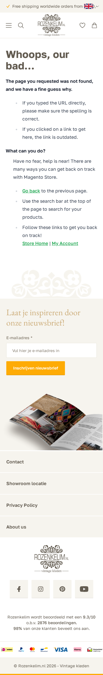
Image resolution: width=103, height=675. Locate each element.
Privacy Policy (21, 505)
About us (16, 527)
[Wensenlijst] (82, 25)
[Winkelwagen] (94, 25)
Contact (15, 462)
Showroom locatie (26, 483)
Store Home (35, 243)
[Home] (51, 25)
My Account (65, 243)
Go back (31, 191)
